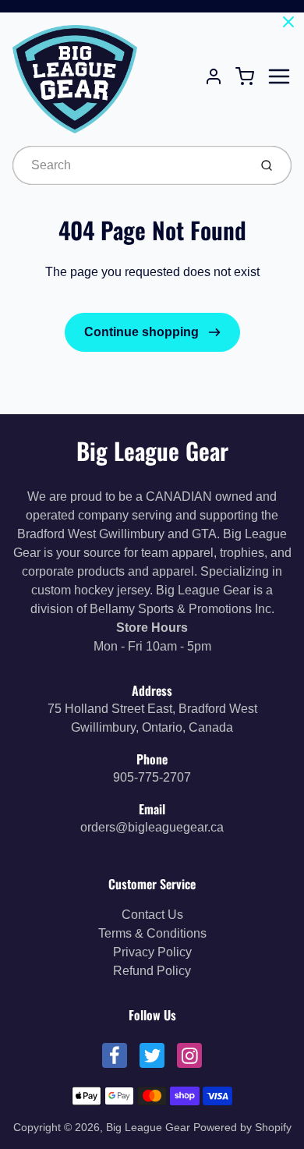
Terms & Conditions (152, 933)
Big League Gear (152, 450)
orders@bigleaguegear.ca (152, 827)
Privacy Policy (152, 952)
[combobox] (129, 165)
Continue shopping (143, 332)
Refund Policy (152, 970)
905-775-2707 (152, 777)
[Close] (288, 21)
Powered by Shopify (242, 1127)
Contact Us (152, 914)
